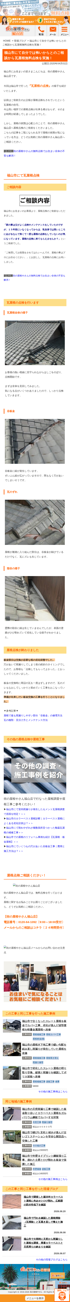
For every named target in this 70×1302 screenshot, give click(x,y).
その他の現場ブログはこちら (52, 1259)
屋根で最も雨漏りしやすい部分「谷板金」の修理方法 (33, 715)
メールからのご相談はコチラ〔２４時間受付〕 (34, 927)
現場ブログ (20, 40)
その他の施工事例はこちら (53, 1091)
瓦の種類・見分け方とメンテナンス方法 (26, 720)
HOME (7, 40)
